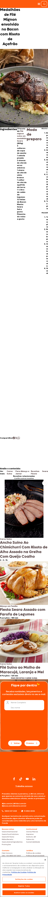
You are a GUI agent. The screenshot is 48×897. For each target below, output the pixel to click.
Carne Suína (10, 472)
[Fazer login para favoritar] (44, 483)
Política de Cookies (19, 872)
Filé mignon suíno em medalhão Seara (22, 136)
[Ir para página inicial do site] (24, 772)
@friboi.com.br (20, 803)
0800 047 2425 (11, 811)
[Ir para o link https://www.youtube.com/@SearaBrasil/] (27, 779)
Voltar (17, 743)
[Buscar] (44, 4)
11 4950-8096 (29, 811)
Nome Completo (18, 702)
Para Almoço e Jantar (22, 472)
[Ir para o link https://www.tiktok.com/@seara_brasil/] (20, 779)
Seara (45, 471)
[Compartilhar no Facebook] (14, 438)
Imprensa (30, 834)
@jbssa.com (7, 806)
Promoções (6, 844)
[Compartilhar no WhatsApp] (18, 438)
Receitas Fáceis (35, 472)
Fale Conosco (7, 853)
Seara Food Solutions (10, 834)
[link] (24, 520)
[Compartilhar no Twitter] (16, 438)
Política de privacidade (35, 856)
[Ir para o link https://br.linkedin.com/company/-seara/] (34, 779)
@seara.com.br (19, 806)
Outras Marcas (32, 832)
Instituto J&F (31, 837)
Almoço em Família (8, 606)
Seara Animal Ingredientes (12, 842)
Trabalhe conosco (24, 786)
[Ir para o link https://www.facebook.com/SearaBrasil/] (14, 778)
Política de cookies (33, 853)
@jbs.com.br (7, 803)
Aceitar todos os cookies (24, 893)
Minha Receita (7, 839)
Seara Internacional (9, 832)
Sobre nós (30, 839)
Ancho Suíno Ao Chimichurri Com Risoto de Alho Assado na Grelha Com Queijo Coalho (23, 549)
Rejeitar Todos (24, 886)
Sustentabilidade (33, 842)
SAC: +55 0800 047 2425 (11, 856)
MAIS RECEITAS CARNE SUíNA (24, 678)
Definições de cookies (24, 879)
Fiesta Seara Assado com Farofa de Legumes (22, 612)
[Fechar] (45, 859)
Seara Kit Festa (8, 837)
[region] (24, 877)
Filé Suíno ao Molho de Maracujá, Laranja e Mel (22, 670)
